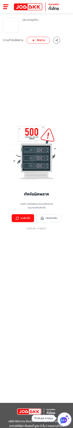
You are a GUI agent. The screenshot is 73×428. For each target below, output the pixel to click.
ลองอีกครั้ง (25, 218)
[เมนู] (6, 6)
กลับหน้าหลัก (51, 218)
